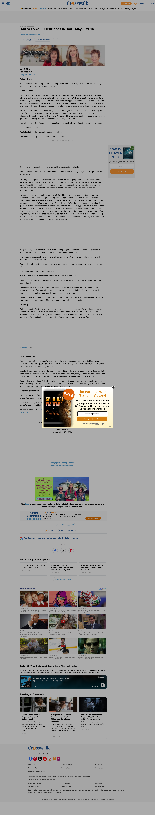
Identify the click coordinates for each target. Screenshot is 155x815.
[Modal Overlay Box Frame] (77, 407)
